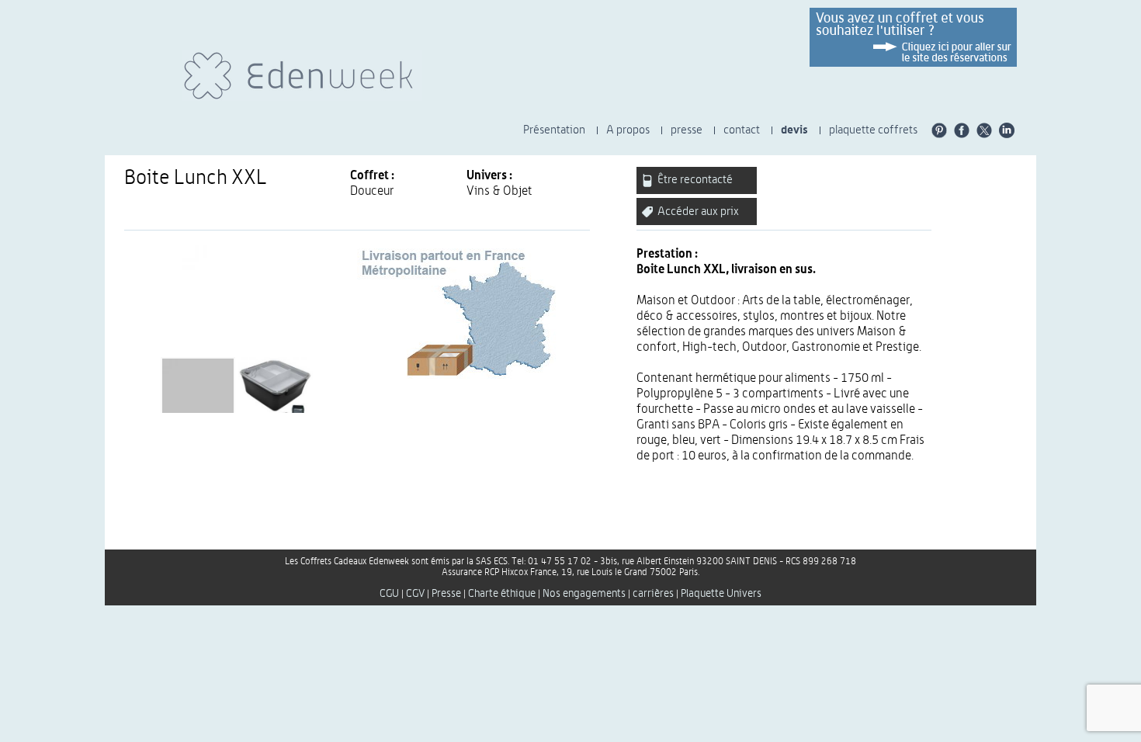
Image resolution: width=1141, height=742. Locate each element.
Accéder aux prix (697, 211)
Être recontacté (694, 180)
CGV (415, 593)
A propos (628, 130)
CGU (389, 593)
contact (741, 130)
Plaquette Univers (721, 593)
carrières (653, 593)
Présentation (554, 130)
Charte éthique (502, 593)
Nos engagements (584, 593)
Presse (446, 593)
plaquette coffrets (873, 130)
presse (686, 130)
